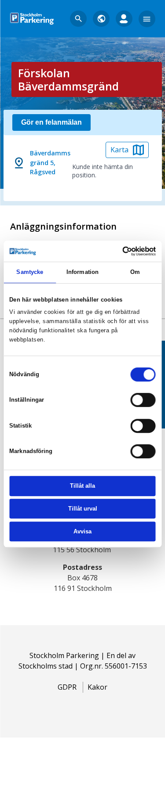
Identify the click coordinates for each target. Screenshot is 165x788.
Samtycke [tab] (29, 272)
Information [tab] (82, 272)
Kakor (97, 687)
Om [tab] (135, 272)
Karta (119, 150)
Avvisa (82, 531)
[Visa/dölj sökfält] (78, 19)
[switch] (143, 400)
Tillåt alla (82, 486)
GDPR (67, 687)
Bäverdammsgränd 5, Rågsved (50, 162)
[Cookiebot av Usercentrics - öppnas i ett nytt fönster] (118, 251)
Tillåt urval (82, 508)
